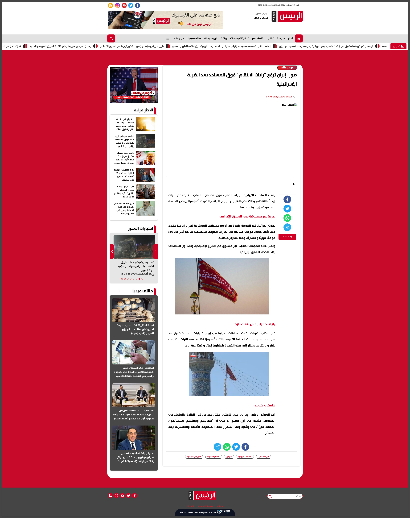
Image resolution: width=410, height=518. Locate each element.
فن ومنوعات (210, 38)
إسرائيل (229, 456)
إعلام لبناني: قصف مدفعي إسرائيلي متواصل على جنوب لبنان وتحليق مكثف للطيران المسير (243, 46)
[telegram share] (287, 227)
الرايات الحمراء (264, 456)
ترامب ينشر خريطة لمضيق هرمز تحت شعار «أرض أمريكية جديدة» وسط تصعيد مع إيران (349, 46)
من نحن (220, 506)
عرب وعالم (179, 38)
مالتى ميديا (194, 38)
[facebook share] (287, 199)
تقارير (270, 38)
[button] (142, 279)
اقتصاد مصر (258, 38)
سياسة (281, 38)
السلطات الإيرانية (245, 456)
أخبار (290, 38)
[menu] (168, 38)
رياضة (224, 38)
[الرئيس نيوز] (287, 16)
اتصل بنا (190, 506)
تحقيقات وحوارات (239, 38)
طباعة (286, 236)
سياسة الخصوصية (205, 506)
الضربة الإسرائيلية (194, 456)
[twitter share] (287, 209)
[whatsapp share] (287, 218)
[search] (111, 38)
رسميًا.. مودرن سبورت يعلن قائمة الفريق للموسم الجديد (83, 46)
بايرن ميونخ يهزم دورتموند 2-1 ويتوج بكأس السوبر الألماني (154, 46)
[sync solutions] (223, 512)
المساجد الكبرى (213, 456)
